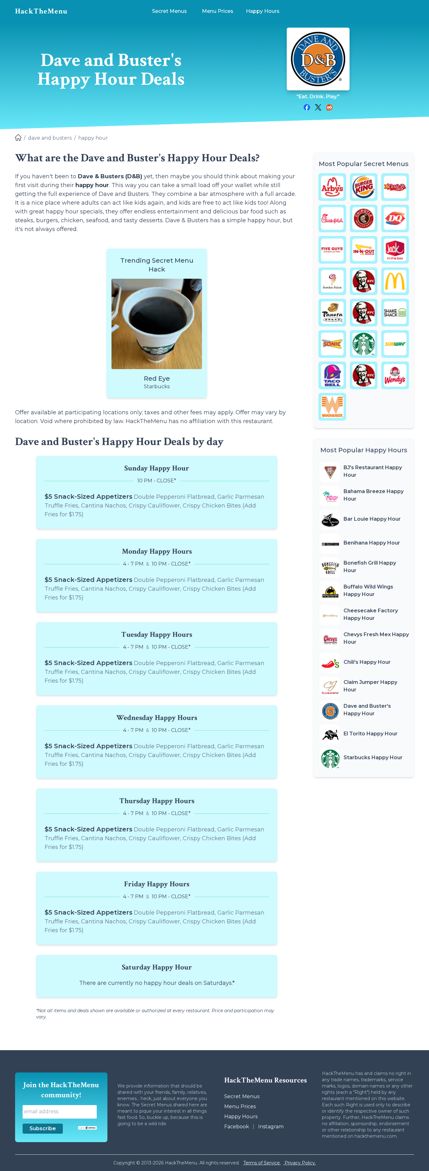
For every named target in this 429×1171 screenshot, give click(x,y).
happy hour (93, 138)
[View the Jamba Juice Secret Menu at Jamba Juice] (332, 281)
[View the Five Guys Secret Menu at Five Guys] (332, 250)
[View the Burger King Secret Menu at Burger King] (363, 187)
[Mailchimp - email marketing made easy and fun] (87, 1128)
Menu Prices (240, 1106)
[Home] (18, 138)
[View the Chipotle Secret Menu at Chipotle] (363, 218)
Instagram (271, 1127)
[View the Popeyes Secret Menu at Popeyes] (363, 312)
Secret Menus (241, 1096)
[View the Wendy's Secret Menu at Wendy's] (395, 375)
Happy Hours (241, 1117)
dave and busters (50, 138)
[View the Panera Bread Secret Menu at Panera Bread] (332, 312)
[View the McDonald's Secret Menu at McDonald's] (395, 281)
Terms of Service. (262, 1163)
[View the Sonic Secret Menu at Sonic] (332, 344)
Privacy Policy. (299, 1163)
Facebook (236, 1127)
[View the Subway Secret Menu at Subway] (395, 344)
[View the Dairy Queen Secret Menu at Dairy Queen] (395, 218)
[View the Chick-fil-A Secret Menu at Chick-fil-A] (332, 218)
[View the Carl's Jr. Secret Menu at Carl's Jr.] (395, 187)
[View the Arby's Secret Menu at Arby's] (332, 187)
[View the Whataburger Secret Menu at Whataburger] (332, 407)
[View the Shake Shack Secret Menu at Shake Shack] (395, 312)
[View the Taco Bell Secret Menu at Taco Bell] (332, 375)
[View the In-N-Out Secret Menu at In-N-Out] (363, 250)
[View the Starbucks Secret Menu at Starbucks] (363, 344)
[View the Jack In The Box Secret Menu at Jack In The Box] (395, 250)
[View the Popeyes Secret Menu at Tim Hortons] (363, 375)
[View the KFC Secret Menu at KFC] (363, 281)
